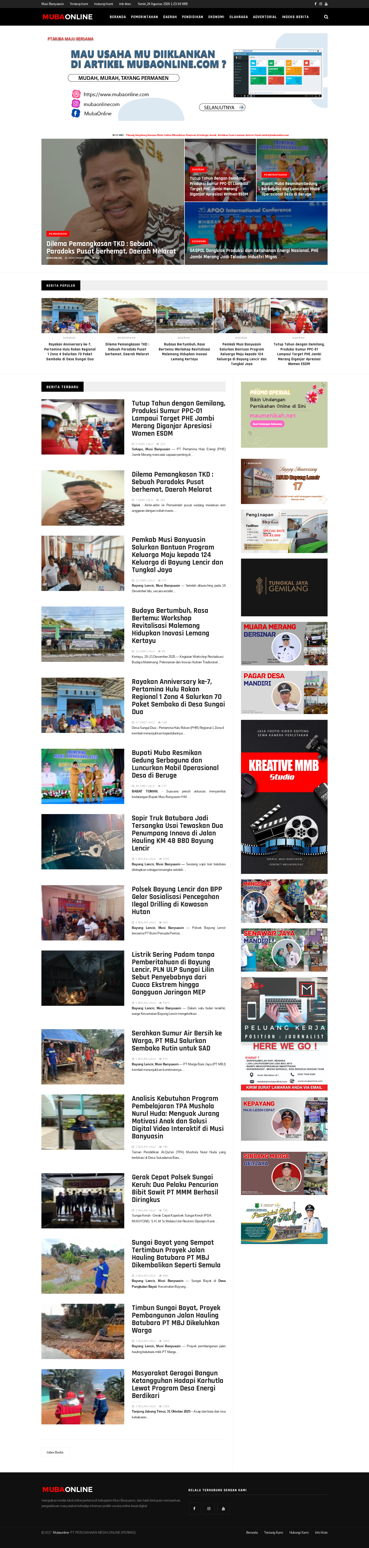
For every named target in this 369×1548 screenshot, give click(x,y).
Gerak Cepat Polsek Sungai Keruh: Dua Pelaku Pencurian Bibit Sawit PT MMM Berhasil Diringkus (175, 1188)
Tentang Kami (79, 4)
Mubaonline (61, 1532)
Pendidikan (192, 17)
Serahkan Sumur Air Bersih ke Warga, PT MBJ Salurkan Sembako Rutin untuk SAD (177, 1040)
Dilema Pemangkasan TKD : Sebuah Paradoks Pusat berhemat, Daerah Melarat (111, 247)
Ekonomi (216, 17)
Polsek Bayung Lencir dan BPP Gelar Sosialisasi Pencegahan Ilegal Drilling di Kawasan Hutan (177, 900)
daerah (126, 337)
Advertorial (265, 17)
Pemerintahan (144, 17)
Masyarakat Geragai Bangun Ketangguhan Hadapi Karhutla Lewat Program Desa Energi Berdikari (177, 1384)
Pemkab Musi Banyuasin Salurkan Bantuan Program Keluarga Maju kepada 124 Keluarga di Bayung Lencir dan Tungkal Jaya (184, 354)
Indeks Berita (295, 17)
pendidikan (69, 337)
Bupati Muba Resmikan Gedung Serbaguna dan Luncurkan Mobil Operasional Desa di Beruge (291, 188)
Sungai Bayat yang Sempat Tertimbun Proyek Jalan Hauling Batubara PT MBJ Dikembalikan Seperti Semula (176, 1253)
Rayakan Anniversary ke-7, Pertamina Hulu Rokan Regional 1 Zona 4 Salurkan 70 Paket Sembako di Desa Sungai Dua (178, 696)
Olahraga (238, 17)
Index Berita (55, 1452)
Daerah (170, 17)
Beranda (118, 17)
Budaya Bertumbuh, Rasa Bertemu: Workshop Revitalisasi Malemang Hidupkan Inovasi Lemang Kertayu (170, 625)
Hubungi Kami (103, 4)
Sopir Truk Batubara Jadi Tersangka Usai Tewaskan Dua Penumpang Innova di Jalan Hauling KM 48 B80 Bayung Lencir (177, 833)
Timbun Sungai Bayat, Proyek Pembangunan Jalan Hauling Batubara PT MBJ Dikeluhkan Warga (176, 1319)
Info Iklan (125, 4)
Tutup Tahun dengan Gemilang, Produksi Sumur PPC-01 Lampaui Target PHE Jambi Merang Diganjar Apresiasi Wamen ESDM (241, 354)
